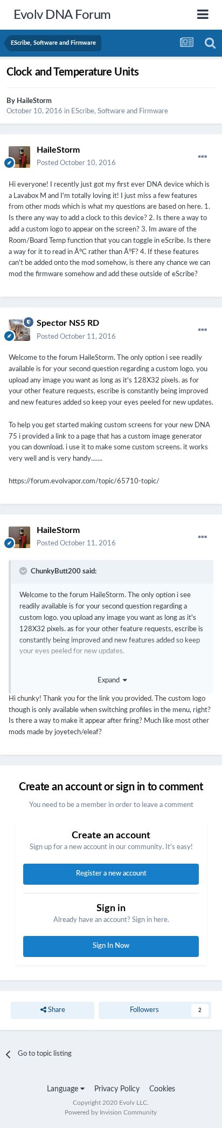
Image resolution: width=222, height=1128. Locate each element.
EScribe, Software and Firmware (119, 111)
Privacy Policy (117, 1089)
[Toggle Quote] (24, 570)
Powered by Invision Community (111, 1112)
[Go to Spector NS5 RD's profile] (19, 330)
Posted (76, 163)
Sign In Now (111, 945)
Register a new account (111, 873)
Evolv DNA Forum (62, 15)
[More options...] (202, 157)
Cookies (162, 1089)
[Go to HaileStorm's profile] (19, 157)
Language (63, 1089)
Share (55, 1010)
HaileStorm (34, 101)
